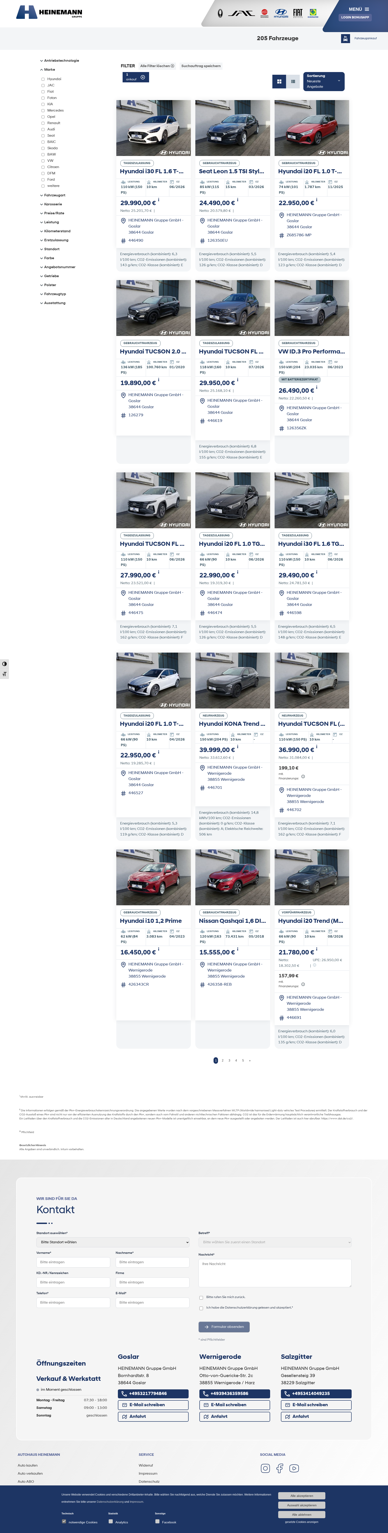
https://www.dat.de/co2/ (337, 1118)
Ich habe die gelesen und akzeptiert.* (249, 1307)
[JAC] (241, 13)
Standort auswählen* (52, 1233)
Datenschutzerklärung (241, 1307)
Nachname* (125, 1253)
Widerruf (146, 1465)
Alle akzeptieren (302, 1496)
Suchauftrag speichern (201, 66)
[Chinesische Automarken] (264, 13)
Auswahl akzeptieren (302, 1505)
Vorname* (43, 1253)
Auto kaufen (27, 1465)
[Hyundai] (281, 13)
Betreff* (204, 1233)
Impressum (148, 1474)
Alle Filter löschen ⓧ (157, 66)
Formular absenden (228, 1327)
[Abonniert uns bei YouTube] (294, 1468)
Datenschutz (149, 1482)
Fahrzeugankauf (366, 38)
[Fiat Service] (297, 13)
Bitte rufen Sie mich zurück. (225, 1297)
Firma (120, 1273)
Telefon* (42, 1293)
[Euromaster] (313, 13)
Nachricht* (206, 1255)
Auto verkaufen (30, 1474)
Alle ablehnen (301, 1514)
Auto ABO (26, 1482)
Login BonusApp (355, 17)
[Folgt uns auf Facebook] (279, 1468)
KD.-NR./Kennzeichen (52, 1273)
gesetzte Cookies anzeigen (301, 1522)
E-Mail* (121, 1293)
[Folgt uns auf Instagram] (265, 1468)
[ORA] (220, 13)
